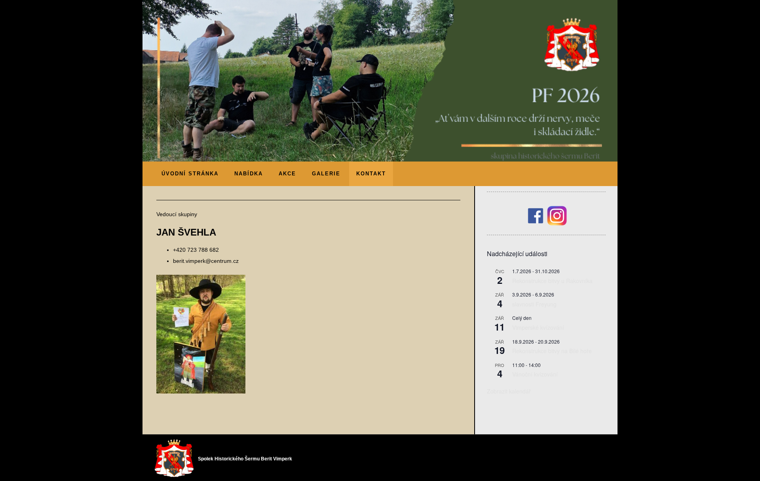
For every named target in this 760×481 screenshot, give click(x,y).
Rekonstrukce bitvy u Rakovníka (552, 281)
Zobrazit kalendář (509, 391)
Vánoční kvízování (535, 374)
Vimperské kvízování (538, 327)
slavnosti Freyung (534, 304)
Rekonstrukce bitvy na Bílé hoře (552, 351)
